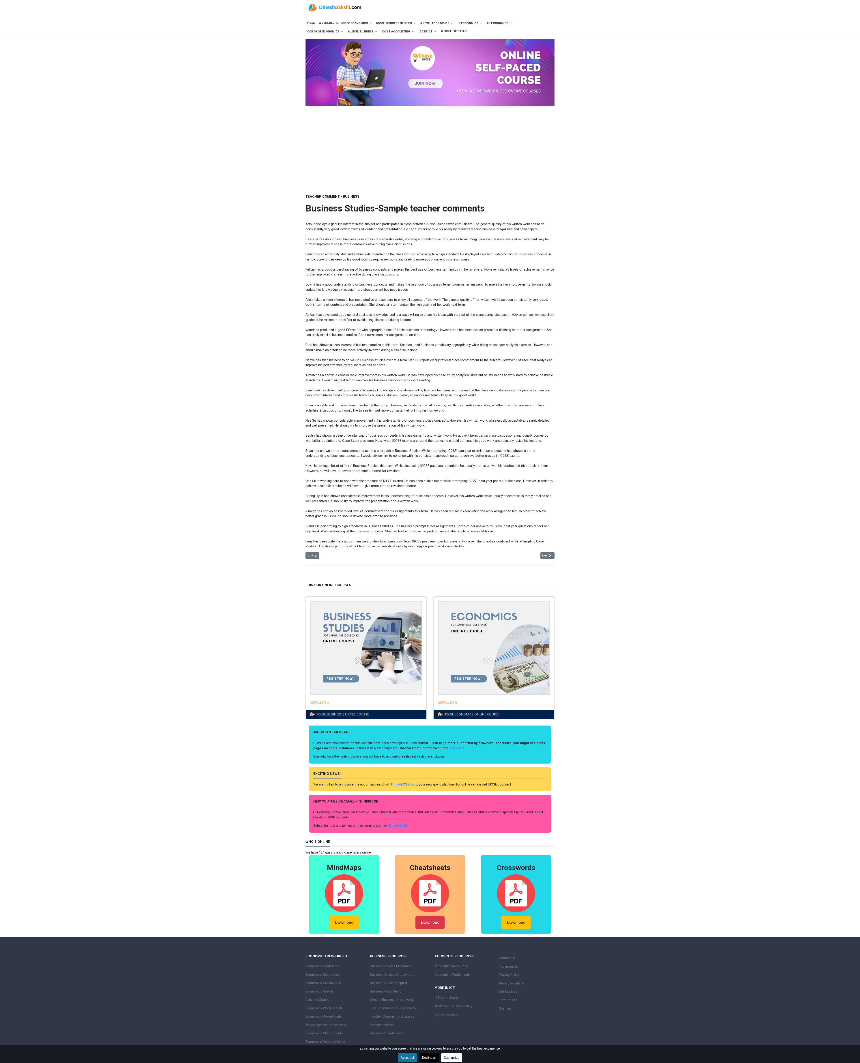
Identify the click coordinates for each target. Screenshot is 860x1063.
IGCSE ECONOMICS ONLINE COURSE (472, 714)
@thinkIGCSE (398, 826)
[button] (357, 23)
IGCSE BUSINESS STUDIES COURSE (343, 714)
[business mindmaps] (344, 893)
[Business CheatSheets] (430, 893)
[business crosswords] (516, 893)
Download (344, 922)
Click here (457, 748)
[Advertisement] (430, 159)
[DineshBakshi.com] (430, 7)
